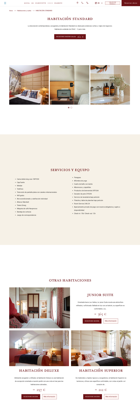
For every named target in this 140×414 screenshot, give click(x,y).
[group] (29, 85)
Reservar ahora (130, 3)
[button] (15, 85)
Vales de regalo (112, 3)
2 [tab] (71, 107)
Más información (110, 321)
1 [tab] (68, 107)
